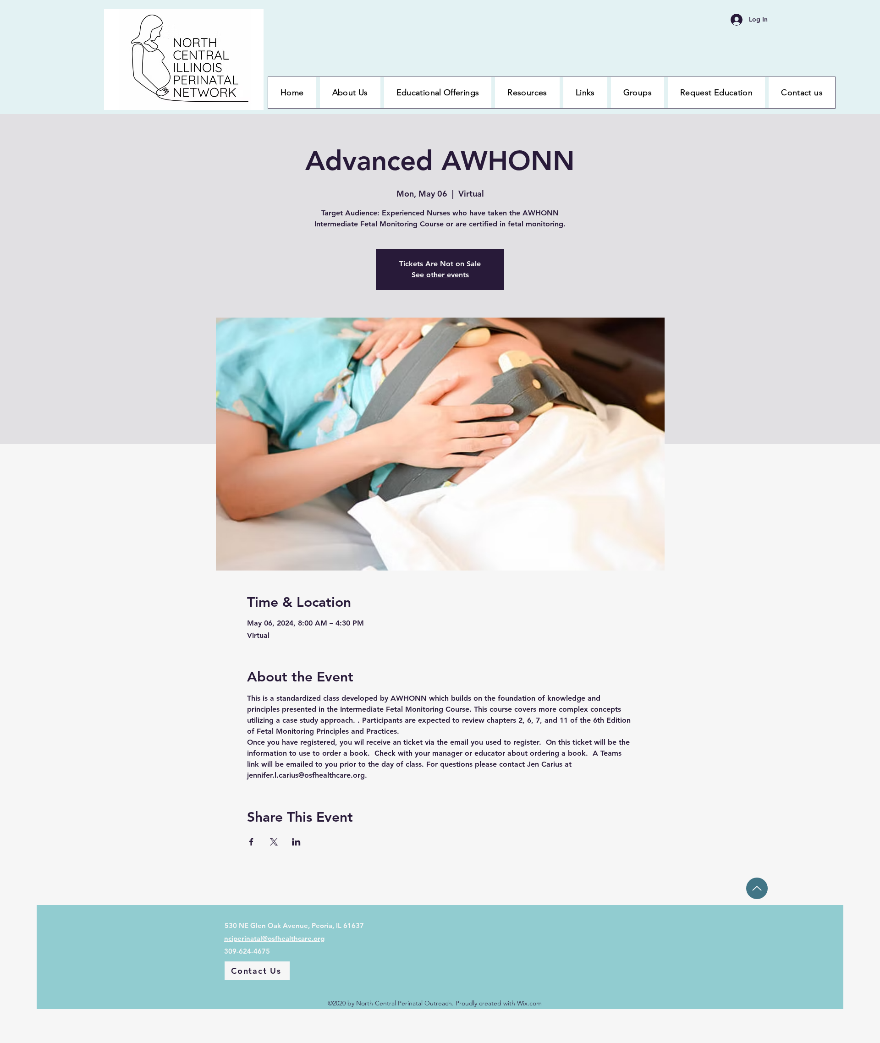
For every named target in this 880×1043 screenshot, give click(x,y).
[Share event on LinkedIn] (296, 841)
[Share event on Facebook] (251, 841)
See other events (440, 274)
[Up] (757, 888)
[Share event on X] (274, 841)
